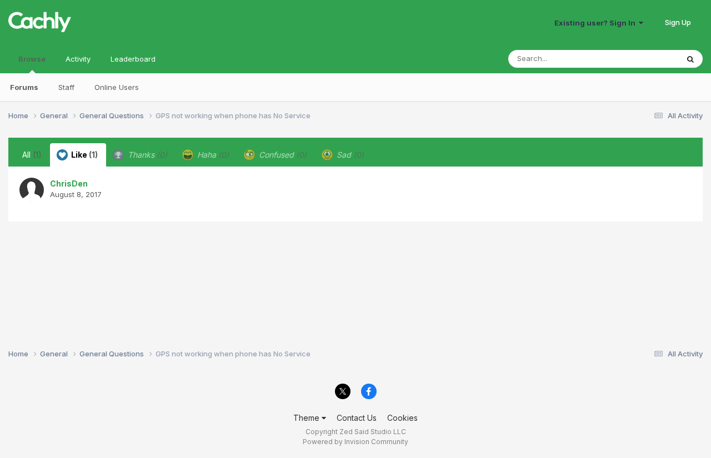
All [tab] (32, 154)
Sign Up (678, 22)
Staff (66, 87)
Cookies (402, 417)
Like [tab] (83, 154)
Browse (32, 58)
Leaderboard (133, 58)
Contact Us (357, 417)
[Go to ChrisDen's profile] (31, 190)
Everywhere (643, 58)
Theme (307, 417)
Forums (24, 87)
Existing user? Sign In (596, 22)
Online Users (116, 87)
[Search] (690, 59)
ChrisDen (69, 183)
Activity (78, 58)
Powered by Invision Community (355, 441)
